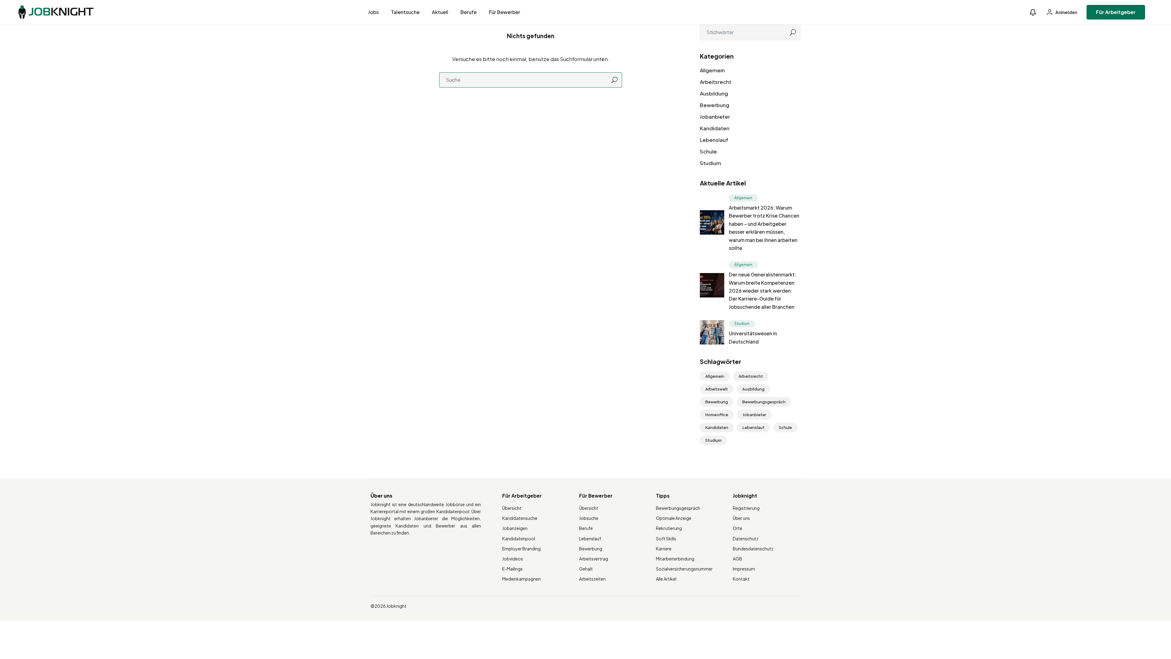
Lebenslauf (714, 139)
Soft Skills (666, 538)
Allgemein (712, 70)
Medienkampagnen (521, 579)
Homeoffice (716, 414)
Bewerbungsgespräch (764, 401)
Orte (737, 528)
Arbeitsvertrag (593, 558)
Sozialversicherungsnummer (684, 568)
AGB (737, 558)
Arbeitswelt (716, 389)
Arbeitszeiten (592, 579)
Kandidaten (714, 128)
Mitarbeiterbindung (675, 558)
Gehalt (586, 568)
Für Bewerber (504, 12)
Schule (708, 151)
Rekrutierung (669, 528)
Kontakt (741, 579)
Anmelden (1066, 12)
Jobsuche (588, 518)
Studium (710, 163)
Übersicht (511, 508)
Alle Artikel (666, 579)
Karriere (663, 548)
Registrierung (746, 508)
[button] (1033, 12)
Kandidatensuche (519, 518)
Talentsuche (405, 12)
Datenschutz (745, 538)
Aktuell (440, 12)
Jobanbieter (715, 116)
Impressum (744, 568)
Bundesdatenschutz (753, 548)
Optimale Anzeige (673, 518)
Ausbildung (714, 93)
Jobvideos (512, 558)
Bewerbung (714, 105)
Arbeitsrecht (715, 81)
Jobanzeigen (515, 528)
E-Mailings (512, 568)
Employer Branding (521, 548)
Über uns (741, 518)
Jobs (373, 12)
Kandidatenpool (518, 538)
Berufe (468, 12)
